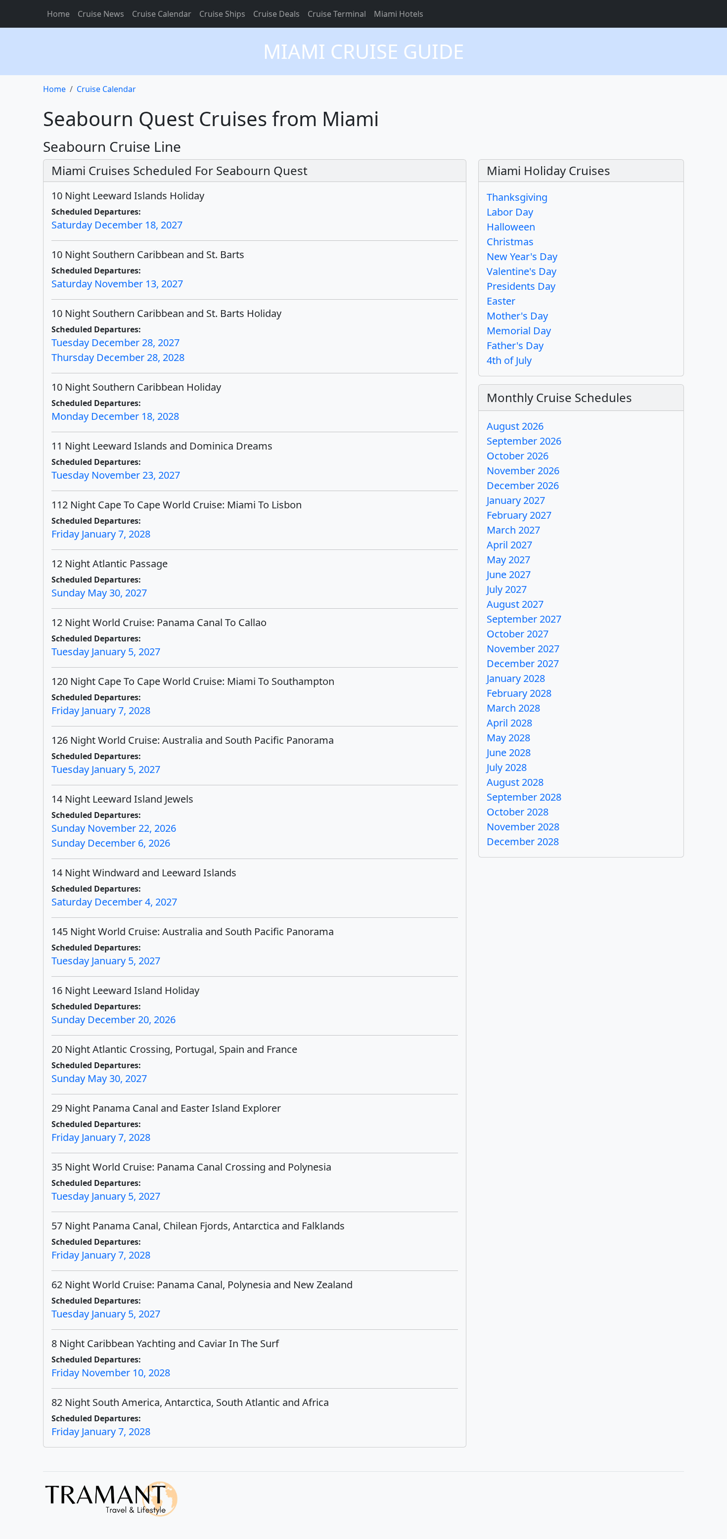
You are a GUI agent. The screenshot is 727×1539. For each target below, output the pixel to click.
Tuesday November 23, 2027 (115, 475)
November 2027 (523, 648)
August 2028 (515, 782)
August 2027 (515, 604)
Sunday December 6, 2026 (110, 843)
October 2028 (517, 811)
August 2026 (515, 426)
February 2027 (519, 515)
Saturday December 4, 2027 (114, 901)
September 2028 (524, 797)
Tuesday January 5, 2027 (105, 651)
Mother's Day (517, 315)
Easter (501, 301)
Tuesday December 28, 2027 (115, 342)
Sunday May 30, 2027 (99, 592)
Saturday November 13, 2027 (117, 283)
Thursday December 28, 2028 (117, 357)
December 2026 (523, 485)
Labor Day (510, 212)
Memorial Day (519, 330)
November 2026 (523, 470)
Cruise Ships (222, 13)
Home (58, 13)
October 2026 (517, 455)
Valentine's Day (521, 271)
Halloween (511, 226)
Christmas (510, 241)
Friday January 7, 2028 (100, 534)
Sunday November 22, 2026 (113, 828)
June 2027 (509, 574)
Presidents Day (521, 286)
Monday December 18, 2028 (115, 416)
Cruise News (101, 13)
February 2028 (519, 693)
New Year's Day (522, 256)
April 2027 (509, 544)
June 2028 (509, 752)
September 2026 (524, 441)
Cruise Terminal (337, 13)
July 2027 (507, 589)
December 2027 (523, 663)
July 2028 (507, 767)
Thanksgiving (517, 197)
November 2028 (523, 826)
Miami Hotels (398, 13)
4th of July (509, 360)
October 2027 (517, 633)
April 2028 (509, 722)
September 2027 (524, 619)
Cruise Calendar (161, 13)
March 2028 (513, 708)
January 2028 (516, 678)
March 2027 (513, 530)
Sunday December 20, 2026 (113, 1019)
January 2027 (516, 500)
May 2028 (508, 737)
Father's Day (515, 345)
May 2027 (508, 559)
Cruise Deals (276, 13)
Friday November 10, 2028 (110, 1372)
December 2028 (523, 841)
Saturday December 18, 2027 (116, 224)
